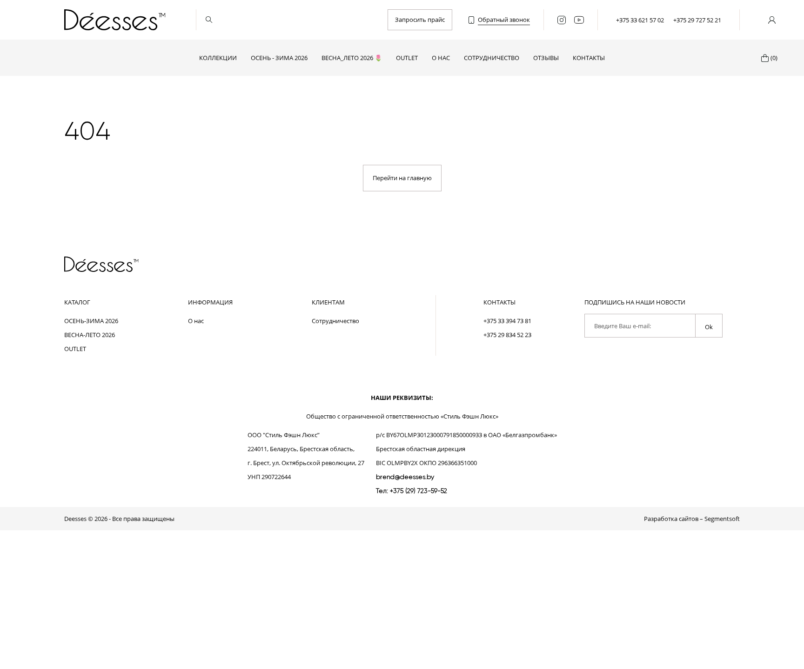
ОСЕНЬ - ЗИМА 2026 (279, 58)
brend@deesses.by (405, 476)
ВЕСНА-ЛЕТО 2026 (89, 335)
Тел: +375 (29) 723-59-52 (411, 490)
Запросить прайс (420, 19)
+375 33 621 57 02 (640, 20)
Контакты (589, 58)
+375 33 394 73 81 (507, 321)
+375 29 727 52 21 (697, 20)
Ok (709, 327)
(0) (773, 58)
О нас (441, 58)
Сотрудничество (491, 58)
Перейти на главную (402, 178)
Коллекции (218, 58)
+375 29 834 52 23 (507, 335)
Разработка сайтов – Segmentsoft (692, 518)
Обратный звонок (504, 19)
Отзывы (546, 58)
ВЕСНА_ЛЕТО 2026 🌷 (352, 58)
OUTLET (407, 58)
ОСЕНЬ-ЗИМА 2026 (91, 321)
